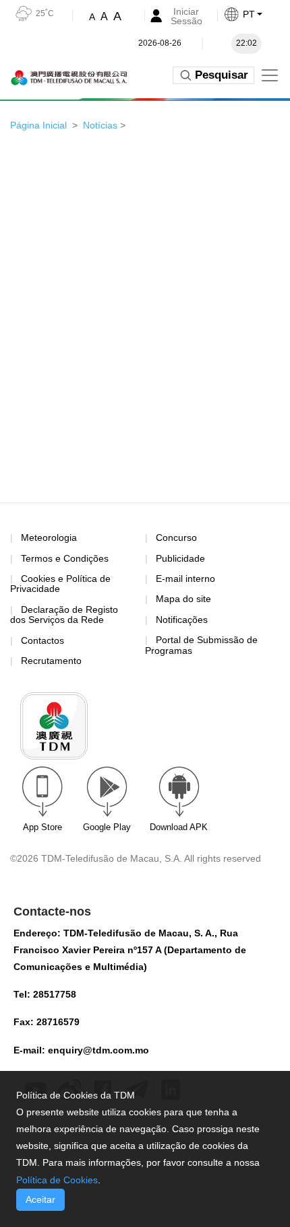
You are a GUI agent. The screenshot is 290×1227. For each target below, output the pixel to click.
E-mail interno (185, 578)
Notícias (100, 125)
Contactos (42, 640)
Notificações (182, 619)
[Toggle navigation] (270, 75)
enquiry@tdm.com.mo (98, 1050)
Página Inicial (38, 125)
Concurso (176, 537)
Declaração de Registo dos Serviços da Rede (64, 614)
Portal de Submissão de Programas (201, 644)
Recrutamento (51, 660)
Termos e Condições (65, 559)
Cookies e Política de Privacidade (60, 583)
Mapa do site (183, 598)
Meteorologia (49, 537)
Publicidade (180, 558)
